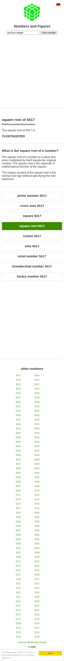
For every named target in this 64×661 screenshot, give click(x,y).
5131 (18, 628)
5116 (36, 592)
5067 (18, 486)
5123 (18, 610)
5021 (18, 384)
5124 (36, 610)
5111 (18, 583)
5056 (36, 459)
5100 (36, 557)
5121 (18, 605)
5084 (36, 521)
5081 (18, 517)
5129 (18, 623)
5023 (18, 389)
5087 (18, 530)
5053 (18, 455)
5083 (18, 521)
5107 (18, 575)
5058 (36, 464)
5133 (18, 632)
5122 (36, 605)
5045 (18, 437)
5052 (36, 451)
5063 (18, 477)
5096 (36, 548)
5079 (18, 513)
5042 (36, 428)
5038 (36, 420)
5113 (18, 588)
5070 (36, 490)
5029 (18, 402)
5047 (18, 442)
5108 (36, 575)
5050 (36, 446)
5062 (36, 473)
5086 (36, 526)
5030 (36, 402)
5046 (36, 437)
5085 (18, 526)
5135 (18, 636)
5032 (36, 406)
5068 (36, 486)
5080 (36, 513)
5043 (18, 433)
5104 (36, 566)
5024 (36, 389)
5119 (18, 601)
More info (6, 657)
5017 (18, 375)
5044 (36, 433)
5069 (18, 490)
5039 (18, 424)
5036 (36, 415)
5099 (18, 557)
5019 (18, 380)
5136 (36, 636)
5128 (36, 619)
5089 (18, 535)
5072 (36, 495)
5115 (18, 592)
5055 (18, 459)
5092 (36, 539)
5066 (36, 482)
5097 (18, 552)
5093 (18, 544)
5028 (36, 397)
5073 (18, 499)
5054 (36, 455)
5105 (18, 570)
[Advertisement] (32, 71)
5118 (36, 597)
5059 (18, 468)
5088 (36, 530)
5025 (18, 393)
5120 (36, 601)
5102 (36, 561)
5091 (18, 539)
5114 (36, 588)
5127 (18, 619)
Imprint (43, 642)
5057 (18, 464)
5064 (36, 477)
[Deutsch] (58, 5)
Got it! (50, 653)
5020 (36, 380)
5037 (18, 420)
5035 (18, 415)
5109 (18, 579)
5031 (18, 406)
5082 (36, 517)
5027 (18, 397)
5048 (36, 442)
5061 (18, 473)
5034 (36, 411)
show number (49, 32)
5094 (36, 544)
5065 (18, 482)
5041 (18, 428)
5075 (18, 504)
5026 (36, 393)
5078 (36, 508)
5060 (36, 468)
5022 (36, 384)
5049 (18, 446)
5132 (36, 628)
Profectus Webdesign (28, 642)
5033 (18, 411)
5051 (18, 451)
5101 (18, 561)
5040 (36, 424)
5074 (36, 499)
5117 (18, 597)
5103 (18, 566)
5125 (18, 614)
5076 (36, 504)
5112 (36, 583)
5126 (36, 614)
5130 (36, 623)
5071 (18, 495)
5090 (36, 535)
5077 (18, 508)
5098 (36, 552)
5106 (36, 570)
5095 (18, 548)
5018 (36, 375)
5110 (36, 579)
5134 (36, 632)
